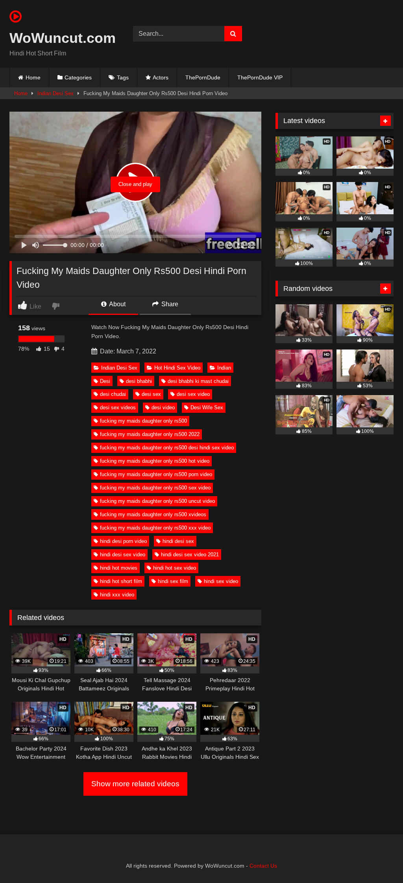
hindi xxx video (117, 595)
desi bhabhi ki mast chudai (198, 381)
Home (33, 77)
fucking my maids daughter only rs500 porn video (156, 474)
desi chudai (113, 394)
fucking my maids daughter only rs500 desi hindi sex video (167, 448)
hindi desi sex (178, 541)
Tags (123, 77)
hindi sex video (221, 581)
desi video (163, 407)
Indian (224, 368)
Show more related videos (135, 784)
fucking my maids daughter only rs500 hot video (154, 461)
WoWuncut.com (62, 38)
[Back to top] (378, 859)
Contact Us (263, 866)
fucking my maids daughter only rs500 (143, 421)
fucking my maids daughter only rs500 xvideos (153, 514)
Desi (105, 381)
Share (169, 304)
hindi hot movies (118, 568)
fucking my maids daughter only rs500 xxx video (155, 528)
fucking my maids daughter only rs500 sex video (155, 488)
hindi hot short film (121, 581)
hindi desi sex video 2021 (190, 554)
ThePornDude (202, 77)
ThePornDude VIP (260, 77)
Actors (160, 77)
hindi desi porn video (123, 541)
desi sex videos (118, 407)
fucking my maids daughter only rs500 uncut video (157, 501)
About (117, 304)
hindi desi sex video (122, 554)
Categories (78, 77)
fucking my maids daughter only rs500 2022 (150, 434)
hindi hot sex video (174, 568)
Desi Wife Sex (206, 407)
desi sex (151, 394)
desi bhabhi (139, 381)
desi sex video (193, 394)
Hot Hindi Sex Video (177, 368)
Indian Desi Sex (55, 93)
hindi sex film (173, 581)
